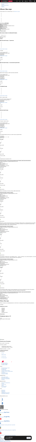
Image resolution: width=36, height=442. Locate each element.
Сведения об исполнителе (4, 350)
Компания (3, 390)
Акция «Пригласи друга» (6, 370)
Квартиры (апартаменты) (6, 382)
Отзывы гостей (4, 368)
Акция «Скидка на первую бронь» (7, 371)
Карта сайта (2, 439)
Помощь (3, 379)
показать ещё (2, 78)
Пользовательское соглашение (5, 440)
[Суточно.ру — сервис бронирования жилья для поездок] (4, 1)
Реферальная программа (6, 392)
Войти (27, 1)
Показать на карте (17, 11)
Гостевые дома (4, 357)
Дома (3, 385)
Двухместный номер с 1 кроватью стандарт (6, 192)
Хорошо (28, 437)
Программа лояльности (5, 393)
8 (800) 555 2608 (4, 364)
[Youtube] (2, 402)
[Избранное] (23, 1)
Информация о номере (3, 55)
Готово (1, 38)
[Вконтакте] (2, 401)
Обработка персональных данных (5, 441)
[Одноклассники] (2, 399)
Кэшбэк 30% (4, 369)
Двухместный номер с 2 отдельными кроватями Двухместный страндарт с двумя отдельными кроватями (15, 160)
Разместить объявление (5, 377)
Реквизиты (3, 391)
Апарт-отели (4, 356)
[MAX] (2, 400)
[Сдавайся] (17, 1)
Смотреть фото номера (3, 95)
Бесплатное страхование (6, 378)
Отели (3, 383)
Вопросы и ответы (5, 373)
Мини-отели (4, 354)
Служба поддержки (5, 363)
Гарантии (3, 372)
